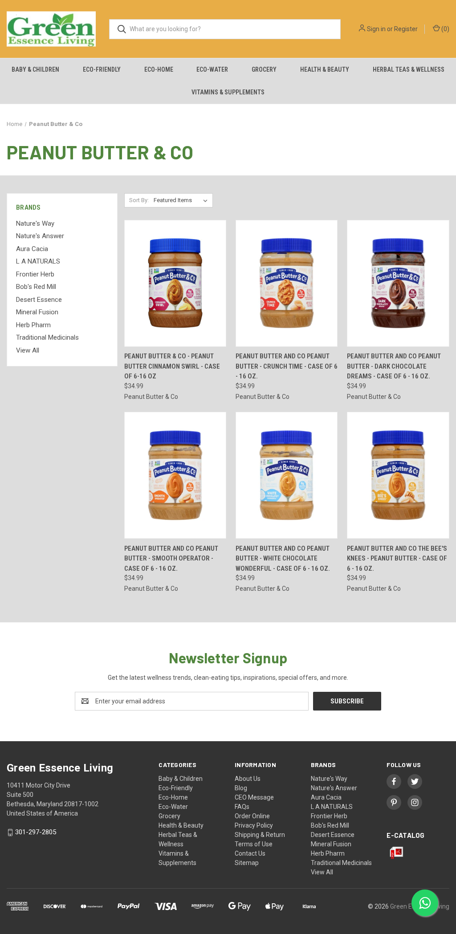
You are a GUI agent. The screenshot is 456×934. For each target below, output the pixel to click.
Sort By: (139, 200)
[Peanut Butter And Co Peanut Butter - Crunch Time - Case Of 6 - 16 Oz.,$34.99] (286, 283)
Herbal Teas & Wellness (408, 69)
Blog (241, 788)
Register (406, 28)
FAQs (242, 806)
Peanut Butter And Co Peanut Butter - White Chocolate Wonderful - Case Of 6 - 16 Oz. (283, 558)
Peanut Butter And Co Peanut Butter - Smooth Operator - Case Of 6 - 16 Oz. (171, 558)
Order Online (252, 816)
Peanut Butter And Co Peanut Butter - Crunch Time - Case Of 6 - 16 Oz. (287, 366)
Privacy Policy (254, 825)
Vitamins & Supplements (228, 92)
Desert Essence (39, 300)
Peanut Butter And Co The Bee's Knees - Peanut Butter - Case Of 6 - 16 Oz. (397, 558)
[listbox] (182, 200)
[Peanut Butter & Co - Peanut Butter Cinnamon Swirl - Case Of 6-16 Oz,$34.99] (175, 283)
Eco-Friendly (102, 69)
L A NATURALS (38, 261)
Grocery (264, 69)
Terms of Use (254, 844)
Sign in (376, 28)
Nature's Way (35, 223)
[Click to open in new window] (394, 781)
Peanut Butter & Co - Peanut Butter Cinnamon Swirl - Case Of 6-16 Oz (172, 366)
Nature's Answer (40, 236)
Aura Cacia (32, 249)
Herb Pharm (33, 325)
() (444, 28)
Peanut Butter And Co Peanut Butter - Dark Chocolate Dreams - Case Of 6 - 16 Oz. (394, 366)
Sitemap (247, 862)
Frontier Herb (35, 274)
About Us (248, 778)
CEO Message (254, 797)
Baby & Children (35, 69)
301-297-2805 (35, 832)
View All (27, 350)
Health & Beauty (324, 69)
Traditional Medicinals (47, 337)
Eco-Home (158, 69)
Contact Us (250, 853)
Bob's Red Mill (36, 287)
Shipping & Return (260, 834)
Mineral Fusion (37, 312)
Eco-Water (212, 69)
